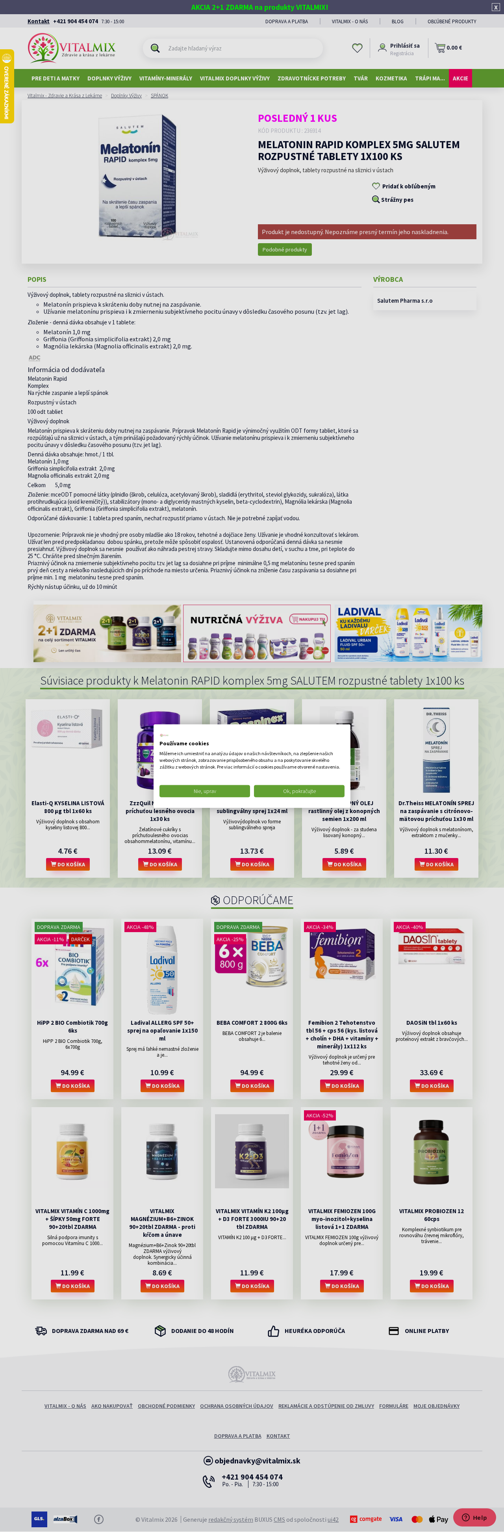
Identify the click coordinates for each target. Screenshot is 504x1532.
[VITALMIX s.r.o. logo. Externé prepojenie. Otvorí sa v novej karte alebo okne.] (164, 735)
